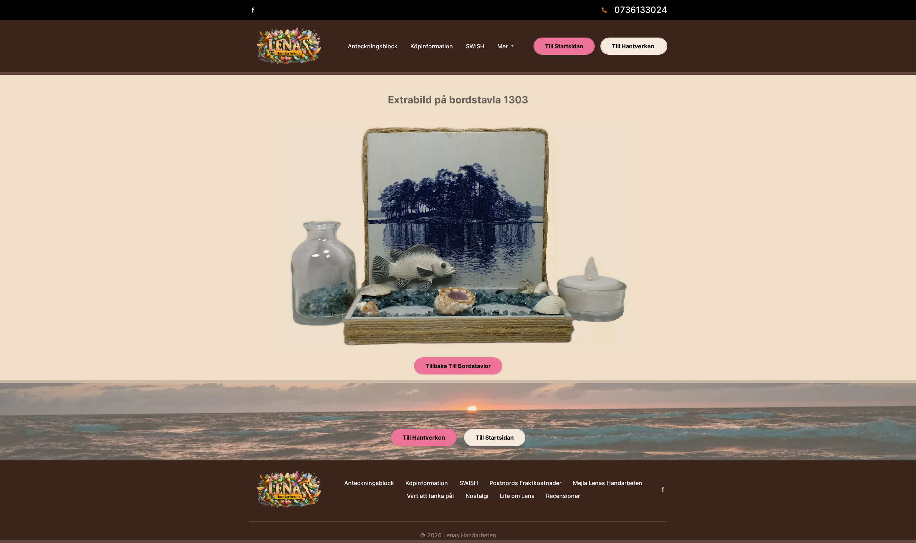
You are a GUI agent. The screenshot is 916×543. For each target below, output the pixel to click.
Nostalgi (477, 495)
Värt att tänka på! (430, 495)
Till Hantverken (634, 46)
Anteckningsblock (369, 482)
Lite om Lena (517, 495)
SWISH (468, 482)
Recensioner (563, 495)
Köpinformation (426, 482)
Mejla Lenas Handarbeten (607, 482)
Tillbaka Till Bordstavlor (458, 366)
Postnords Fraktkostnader (525, 482)
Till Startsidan (564, 46)
